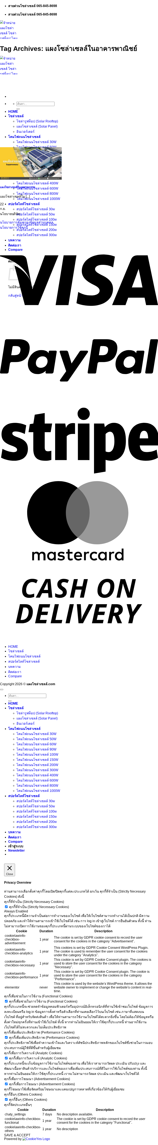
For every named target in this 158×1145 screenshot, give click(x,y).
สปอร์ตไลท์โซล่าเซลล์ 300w (36, 235)
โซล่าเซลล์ (16, 116)
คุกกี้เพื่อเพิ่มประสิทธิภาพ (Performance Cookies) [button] (39, 1032)
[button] (16, 850)
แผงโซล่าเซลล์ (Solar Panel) (37, 126)
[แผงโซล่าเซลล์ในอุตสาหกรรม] (31, 178)
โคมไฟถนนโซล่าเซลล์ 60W (36, 744)
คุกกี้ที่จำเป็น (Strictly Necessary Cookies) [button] (34, 902)
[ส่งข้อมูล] (18, 109)
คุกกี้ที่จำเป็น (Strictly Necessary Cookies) (39, 907)
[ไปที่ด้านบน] (1, 689)
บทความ (14, 240)
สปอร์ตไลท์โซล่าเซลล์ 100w (36, 219)
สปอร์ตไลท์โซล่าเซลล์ (24, 204)
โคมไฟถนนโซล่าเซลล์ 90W (36, 749)
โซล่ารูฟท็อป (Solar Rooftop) (37, 121)
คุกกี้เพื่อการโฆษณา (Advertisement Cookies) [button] (37, 1079)
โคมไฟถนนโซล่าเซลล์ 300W (37, 770)
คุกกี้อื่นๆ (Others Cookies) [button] (23, 1094)
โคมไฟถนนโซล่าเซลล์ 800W (37, 193)
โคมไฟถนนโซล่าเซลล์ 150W (37, 759)
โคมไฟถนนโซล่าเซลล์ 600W (37, 188)
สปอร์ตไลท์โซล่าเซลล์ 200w (36, 230)
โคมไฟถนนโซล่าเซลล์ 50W (36, 739)
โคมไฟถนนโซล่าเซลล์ (24, 137)
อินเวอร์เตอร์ (25, 131)
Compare (15, 676)
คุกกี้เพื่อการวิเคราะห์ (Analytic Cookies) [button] (33, 1053)
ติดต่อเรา (14, 672)
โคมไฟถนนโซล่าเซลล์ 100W (37, 754)
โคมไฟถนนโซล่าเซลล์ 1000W (38, 199)
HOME (13, 111)
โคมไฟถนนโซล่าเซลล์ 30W (36, 142)
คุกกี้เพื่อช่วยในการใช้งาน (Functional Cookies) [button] (38, 996)
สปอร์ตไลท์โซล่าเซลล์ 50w (35, 214)
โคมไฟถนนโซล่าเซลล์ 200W (37, 765)
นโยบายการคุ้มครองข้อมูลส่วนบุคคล (26, 222)
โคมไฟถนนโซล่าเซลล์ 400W (37, 183)
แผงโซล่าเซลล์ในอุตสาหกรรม (17, 187)
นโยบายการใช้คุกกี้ (14, 227)
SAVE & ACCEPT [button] (17, 1135)
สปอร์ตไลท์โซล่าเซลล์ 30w (35, 209)
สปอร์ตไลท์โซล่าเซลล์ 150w (36, 816)
